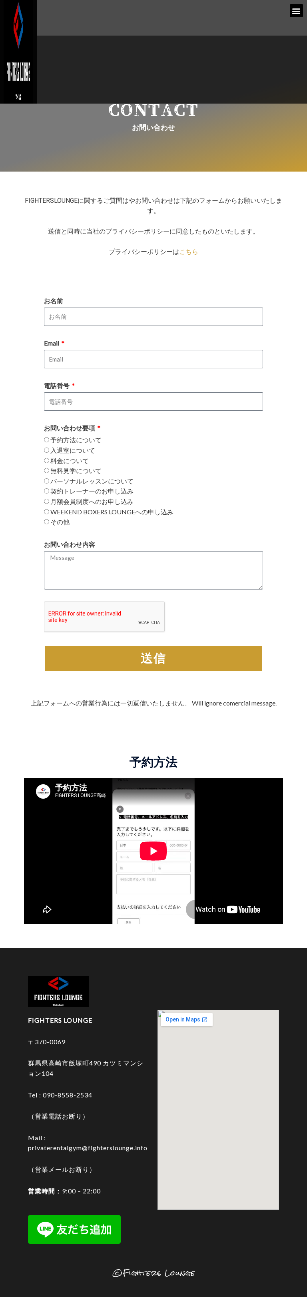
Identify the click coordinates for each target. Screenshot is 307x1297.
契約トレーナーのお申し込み (92, 491)
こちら (188, 252)
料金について (69, 460)
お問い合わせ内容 (69, 544)
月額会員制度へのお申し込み (92, 501)
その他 (60, 522)
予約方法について (76, 440)
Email (52, 343)
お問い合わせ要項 (70, 428)
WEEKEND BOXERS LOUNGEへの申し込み (111, 512)
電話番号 (57, 385)
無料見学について (76, 470)
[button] (296, 10)
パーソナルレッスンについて (92, 481)
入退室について (72, 450)
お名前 (53, 300)
